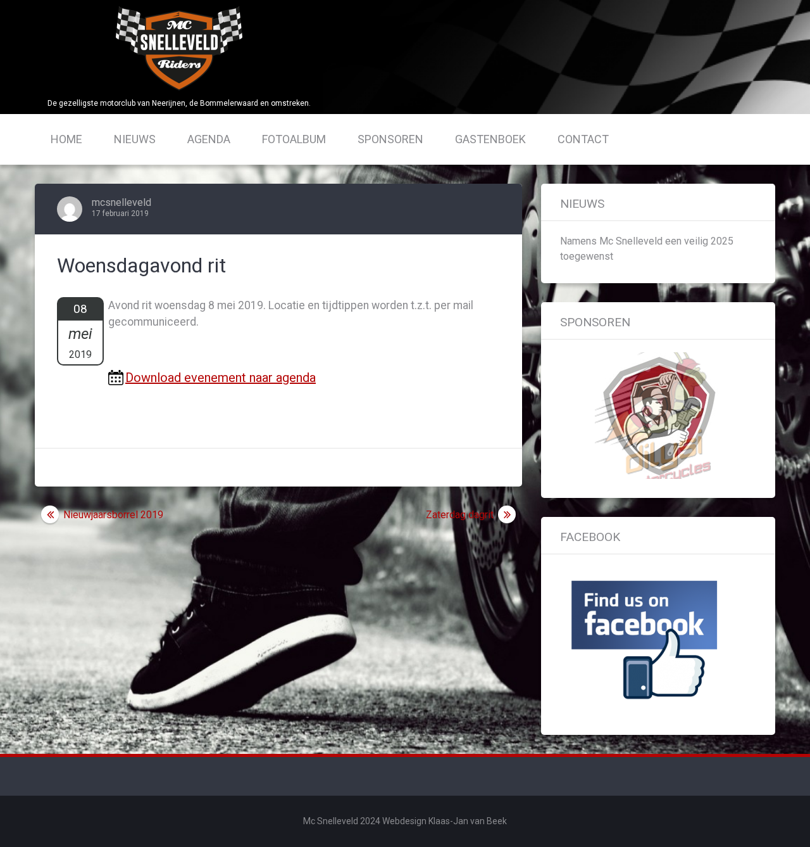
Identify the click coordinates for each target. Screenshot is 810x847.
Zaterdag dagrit (460, 515)
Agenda (208, 139)
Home (66, 139)
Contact (583, 139)
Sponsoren (390, 139)
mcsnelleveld (121, 202)
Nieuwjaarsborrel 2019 (113, 515)
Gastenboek (490, 139)
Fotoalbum (294, 139)
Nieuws (135, 139)
